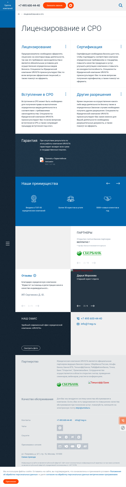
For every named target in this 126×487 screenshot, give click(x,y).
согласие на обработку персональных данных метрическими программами (82, 474)
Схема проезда (29, 457)
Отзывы (27, 275)
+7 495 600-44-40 (29, 5)
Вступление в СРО (37, 94)
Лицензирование (36, 47)
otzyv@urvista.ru (83, 408)
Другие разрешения (94, 94)
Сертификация (89, 47)
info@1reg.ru (80, 420)
